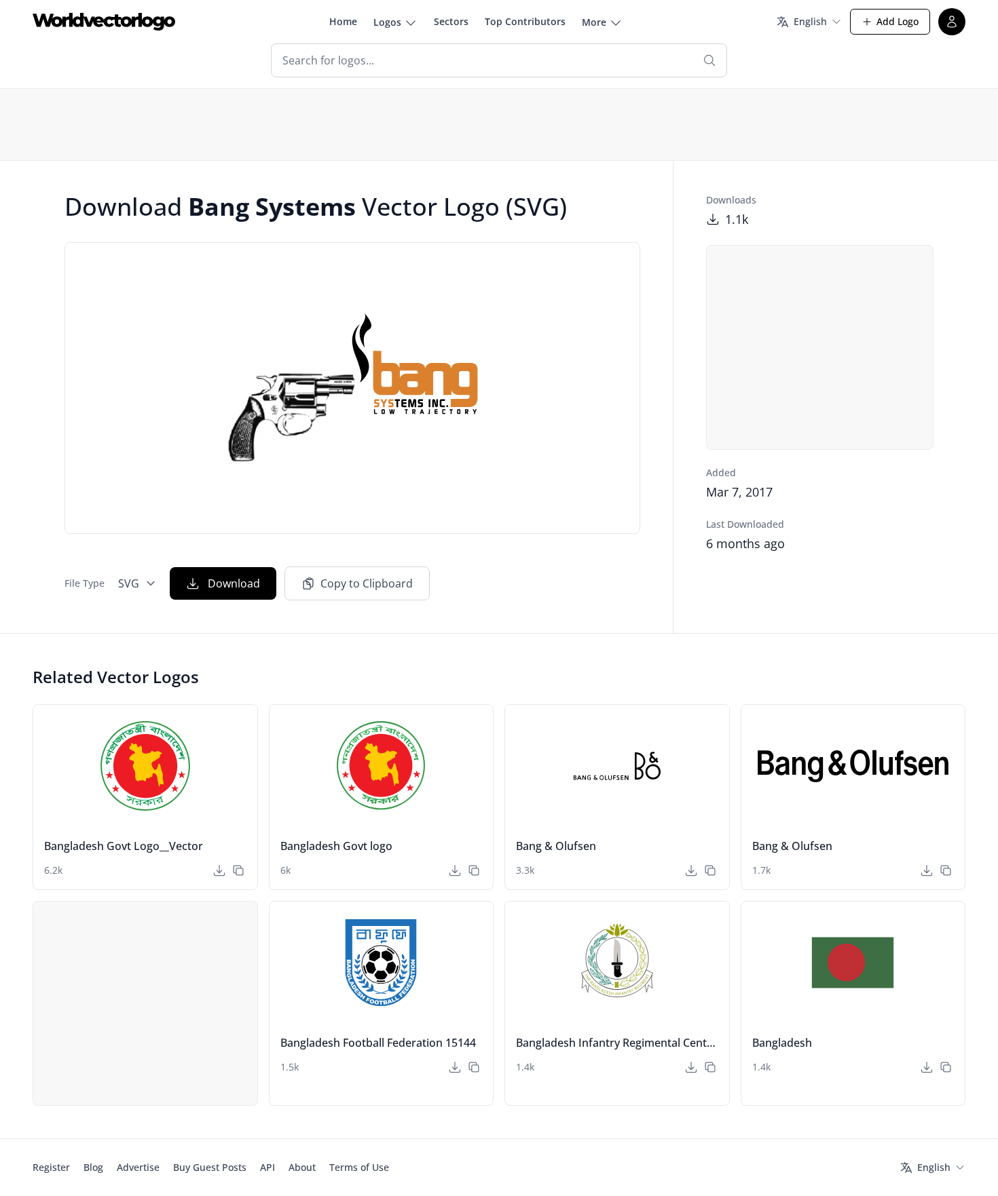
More (594, 22)
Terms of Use (359, 1167)
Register (51, 1167)
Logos (387, 22)
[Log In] (951, 21)
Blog (93, 1167)
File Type (84, 583)
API (267, 1167)
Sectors (451, 21)
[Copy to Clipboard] (238, 870)
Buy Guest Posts (209, 1167)
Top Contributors (525, 21)
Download (234, 583)
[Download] (219, 870)
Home (343, 21)
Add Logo (897, 21)
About (302, 1167)
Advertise (138, 1167)
